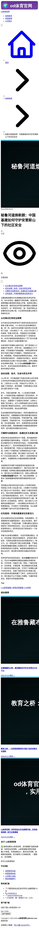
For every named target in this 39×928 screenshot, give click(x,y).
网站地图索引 (10, 879)
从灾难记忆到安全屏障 (14, 286)
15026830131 (12, 893)
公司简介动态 (10, 876)
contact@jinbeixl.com (14, 895)
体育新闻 (8, 18)
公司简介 (8, 21)
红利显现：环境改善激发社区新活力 (19, 293)
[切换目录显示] (2, 281)
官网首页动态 (10, 871)
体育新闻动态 (10, 873)
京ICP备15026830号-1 (22, 925)
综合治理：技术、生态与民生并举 (18, 288)
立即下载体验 (6, 914)
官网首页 (8, 16)
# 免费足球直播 (17, 588)
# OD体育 (27, 588)
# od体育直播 (6, 588)
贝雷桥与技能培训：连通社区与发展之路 (20, 291)
